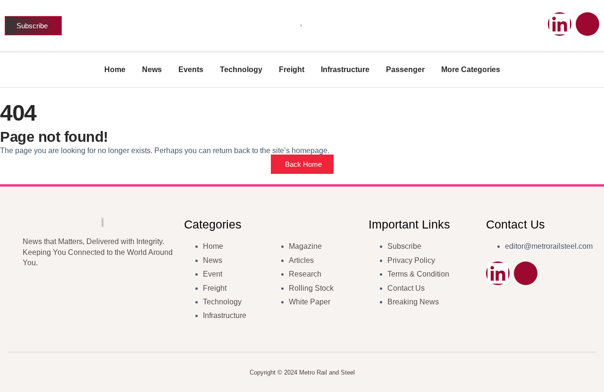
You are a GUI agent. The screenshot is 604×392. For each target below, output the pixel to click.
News (152, 69)
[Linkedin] (559, 24)
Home (115, 69)
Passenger (405, 69)
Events (190, 69)
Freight (291, 69)
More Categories (470, 69)
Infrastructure (345, 69)
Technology (241, 69)
